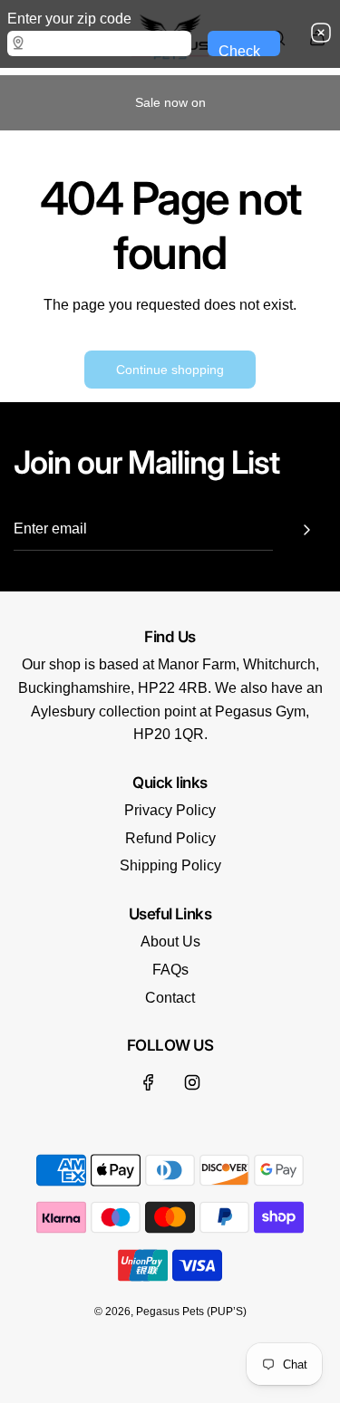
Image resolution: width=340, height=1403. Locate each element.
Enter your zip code (69, 18)
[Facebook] (149, 1082)
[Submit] (306, 530)
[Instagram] (192, 1082)
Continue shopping (170, 369)
